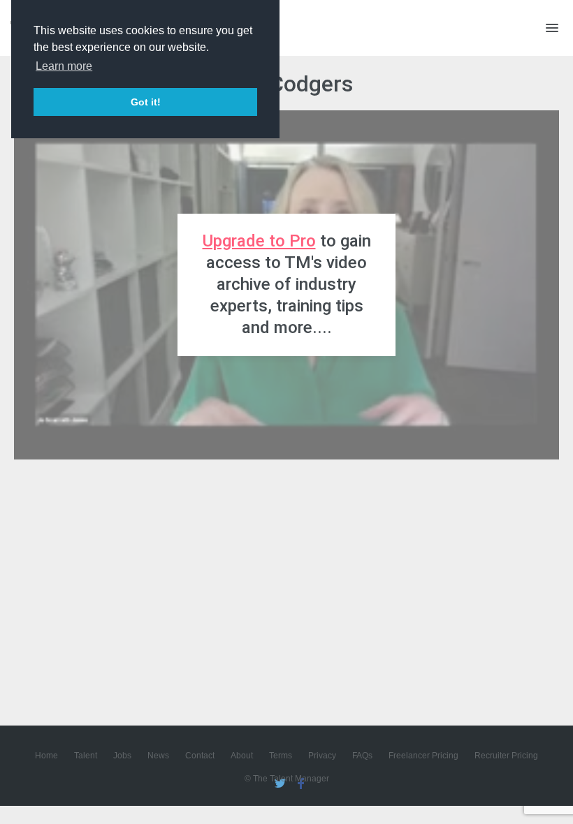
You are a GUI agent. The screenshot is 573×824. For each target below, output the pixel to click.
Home (46, 755)
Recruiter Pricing (506, 755)
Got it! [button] (146, 102)
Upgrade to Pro (259, 241)
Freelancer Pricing (423, 755)
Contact (200, 755)
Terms (280, 755)
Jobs (122, 755)
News (158, 755)
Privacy (322, 755)
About (242, 755)
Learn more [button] (64, 66)
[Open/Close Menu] (552, 28)
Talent (85, 755)
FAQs (362, 755)
